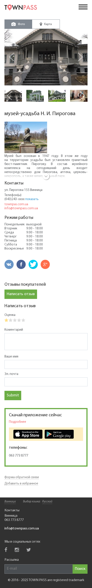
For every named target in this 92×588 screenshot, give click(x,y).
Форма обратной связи (21, 477)
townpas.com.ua (16, 204)
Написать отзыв (21, 294)
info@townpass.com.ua (21, 208)
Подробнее (17, 422)
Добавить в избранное (21, 483)
